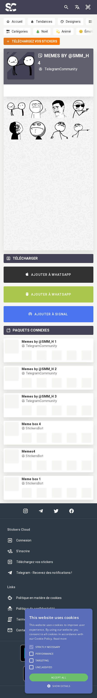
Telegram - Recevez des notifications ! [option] (44, 572)
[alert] (58, 651)
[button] (77, 7)
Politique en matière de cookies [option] (39, 598)
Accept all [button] (58, 677)
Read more (60, 638)
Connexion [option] (23, 540)
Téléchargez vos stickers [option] (34, 562)
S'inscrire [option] (23, 551)
